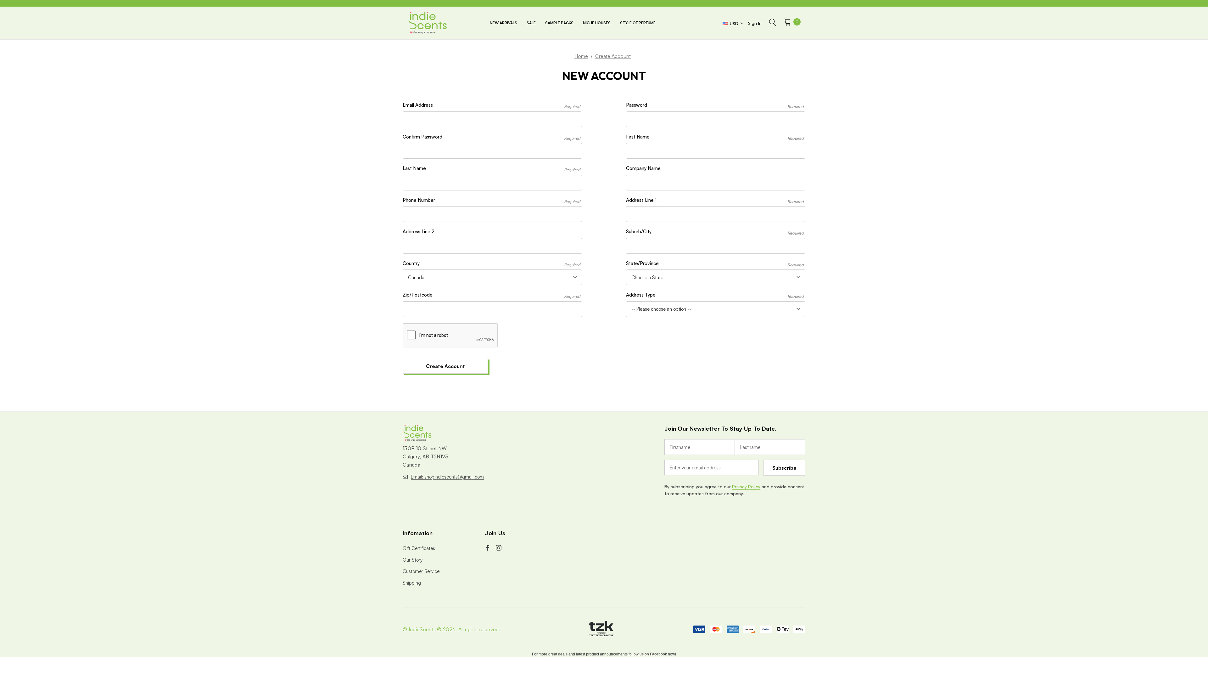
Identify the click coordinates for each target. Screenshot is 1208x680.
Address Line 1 (715, 200)
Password (715, 105)
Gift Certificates (419, 548)
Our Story (412, 560)
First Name (715, 137)
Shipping (412, 583)
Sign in (755, 23)
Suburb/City (715, 232)
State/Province (715, 263)
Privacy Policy (746, 486)
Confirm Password (491, 137)
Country (491, 263)
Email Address (491, 105)
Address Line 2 (418, 232)
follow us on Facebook (648, 654)
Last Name (491, 168)
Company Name (643, 168)
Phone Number (491, 200)
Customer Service (421, 571)
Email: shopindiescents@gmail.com (447, 477)
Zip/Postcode (491, 295)
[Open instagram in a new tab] (499, 548)
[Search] (772, 23)
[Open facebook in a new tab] (488, 548)
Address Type (715, 295)
